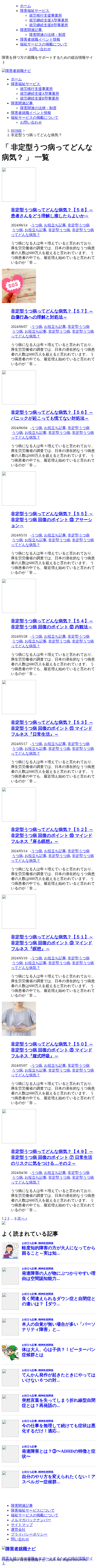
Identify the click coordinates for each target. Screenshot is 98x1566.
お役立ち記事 (55, 225)
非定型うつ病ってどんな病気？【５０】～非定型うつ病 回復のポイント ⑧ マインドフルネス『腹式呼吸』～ (52, 1050)
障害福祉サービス (35, 11)
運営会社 (18, 1529)
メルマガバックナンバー (31, 1520)
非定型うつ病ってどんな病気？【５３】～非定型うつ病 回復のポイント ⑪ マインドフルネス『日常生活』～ (52, 728)
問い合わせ (20, 1539)
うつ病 (36, 225)
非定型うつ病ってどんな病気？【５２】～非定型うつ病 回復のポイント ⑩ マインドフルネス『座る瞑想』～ (52, 835)
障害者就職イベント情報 (40, 39)
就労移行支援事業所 (45, 15)
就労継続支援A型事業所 (48, 20)
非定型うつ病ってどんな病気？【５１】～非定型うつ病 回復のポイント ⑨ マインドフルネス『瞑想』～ (52, 942)
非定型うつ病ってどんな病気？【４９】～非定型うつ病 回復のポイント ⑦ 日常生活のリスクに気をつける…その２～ (52, 1157)
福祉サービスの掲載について (43, 44)
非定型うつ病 (79, 225)
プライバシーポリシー (29, 1534)
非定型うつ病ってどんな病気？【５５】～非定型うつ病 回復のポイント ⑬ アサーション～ (52, 519)
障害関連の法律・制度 (47, 35)
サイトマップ (22, 1525)
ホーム (25, 6)
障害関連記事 (31, 30)
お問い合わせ (40, 49)
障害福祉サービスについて (33, 1510)
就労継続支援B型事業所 (48, 25)
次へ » (22, 1218)
